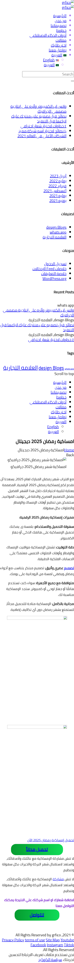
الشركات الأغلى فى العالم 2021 (41, 135)
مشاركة (58, 879)
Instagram (55, 944)
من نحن (60, 387)
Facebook (38, 944)
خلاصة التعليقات (53, 273)
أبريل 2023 (58, 175)
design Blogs (56, 227)
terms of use (35, 939)
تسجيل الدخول (55, 263)
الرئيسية (59, 382)
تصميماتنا (58, 392)
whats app (58, 232)
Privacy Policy (13, 939)
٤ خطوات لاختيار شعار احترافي (43, 125)
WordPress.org (54, 278)
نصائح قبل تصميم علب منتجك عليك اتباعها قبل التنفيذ (38, 119)
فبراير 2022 (57, 185)
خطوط (61, 397)
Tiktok (69, 944)
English (53, 426)
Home (69, 449)
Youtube (67, 939)
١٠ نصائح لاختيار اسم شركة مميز (42, 130)
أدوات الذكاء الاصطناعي (48, 402)
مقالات (61, 406)
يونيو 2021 (57, 200)
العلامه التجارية (54, 237)
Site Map (53, 939)
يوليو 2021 (57, 195)
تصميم (69, 568)
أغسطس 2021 (54, 190)
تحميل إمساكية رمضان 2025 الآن (50, 840)
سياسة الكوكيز (50, 959)
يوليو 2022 (57, 180)
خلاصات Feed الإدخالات (49, 268)
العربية (61, 421)
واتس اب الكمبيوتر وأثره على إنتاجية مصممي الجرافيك (38, 109)
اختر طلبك (58, 411)
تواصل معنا (57, 416)
